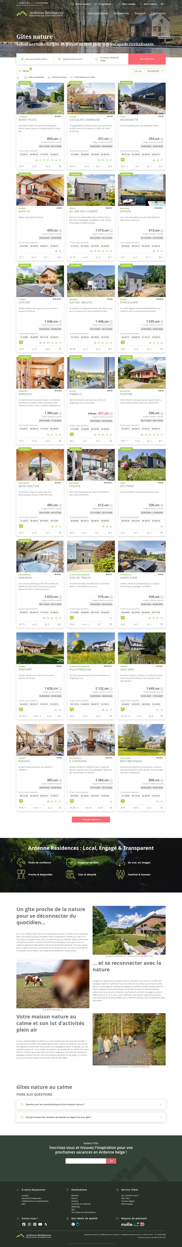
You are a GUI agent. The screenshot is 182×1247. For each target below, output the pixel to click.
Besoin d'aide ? (82, 4)
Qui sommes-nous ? (130, 1192)
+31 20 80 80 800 (41, 3)
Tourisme (140, 13)
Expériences (158, 13)
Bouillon (75, 1192)
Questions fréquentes (31, 1195)
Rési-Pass (125, 1195)
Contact (25, 1192)
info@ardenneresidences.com (131, 1231)
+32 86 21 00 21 (25, 3)
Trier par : (138, 71)
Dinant (74, 1195)
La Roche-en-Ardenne (81, 1200)
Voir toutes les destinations (83, 1209)
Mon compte (129, 4)
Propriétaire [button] (105, 4)
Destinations (121, 13)
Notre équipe (127, 1200)
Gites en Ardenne (98, 13)
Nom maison (150, 4)
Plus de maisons (91, 816)
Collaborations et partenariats (35, 1198)
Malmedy (75, 1203)
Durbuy (74, 1198)
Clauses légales (128, 1198)
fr (162, 4)
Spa (73, 1206)
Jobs (23, 1200)
